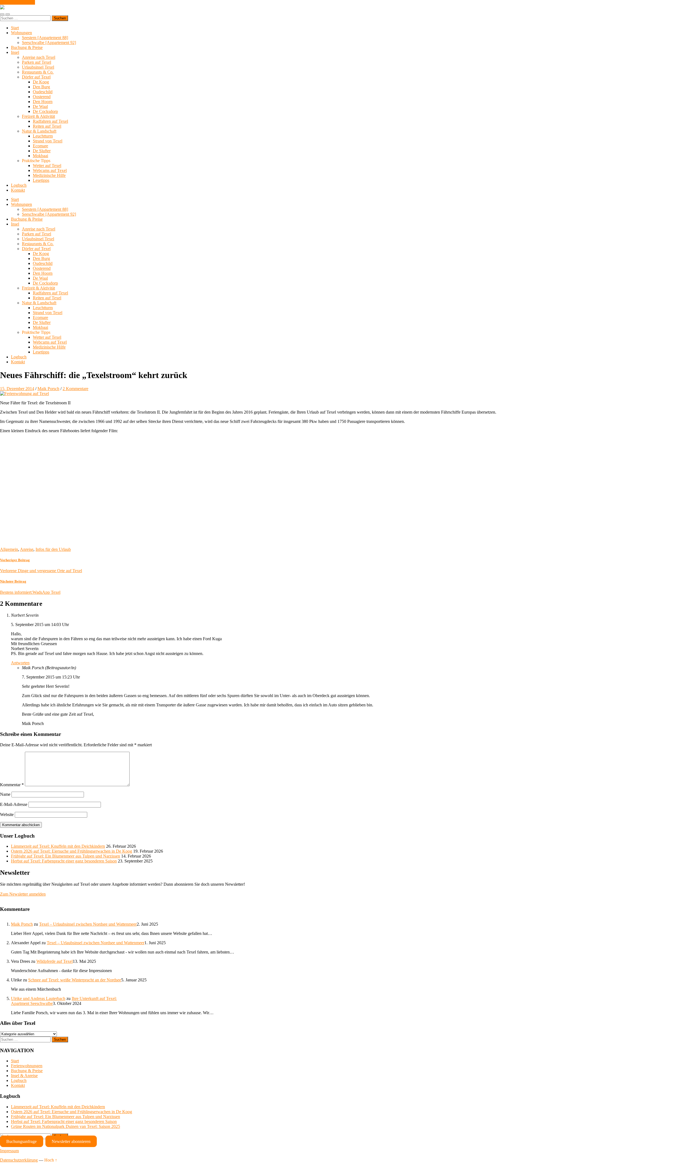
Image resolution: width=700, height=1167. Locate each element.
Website (7, 814)
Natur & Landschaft (39, 131)
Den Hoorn (42, 101)
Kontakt (18, 190)
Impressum (9, 1150)
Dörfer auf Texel (36, 77)
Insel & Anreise (24, 1075)
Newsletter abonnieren (71, 1141)
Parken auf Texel (36, 62)
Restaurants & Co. (38, 72)
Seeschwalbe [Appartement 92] (49, 42)
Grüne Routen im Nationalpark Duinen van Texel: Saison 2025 (65, 1126)
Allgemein (9, 549)
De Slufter (42, 150)
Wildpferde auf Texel (54, 961)
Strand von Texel (47, 141)
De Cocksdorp (45, 111)
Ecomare (40, 146)
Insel (15, 52)
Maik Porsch (48, 388)
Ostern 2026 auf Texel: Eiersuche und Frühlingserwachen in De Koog (71, 851)
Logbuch (19, 185)
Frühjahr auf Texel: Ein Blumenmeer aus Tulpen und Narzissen (65, 856)
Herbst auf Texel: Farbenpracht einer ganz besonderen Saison (64, 861)
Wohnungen (21, 32)
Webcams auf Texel (50, 170)
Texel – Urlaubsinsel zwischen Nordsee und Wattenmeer (88, 924)
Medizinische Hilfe (49, 175)
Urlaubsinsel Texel (38, 67)
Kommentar (12, 784)
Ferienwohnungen (26, 1065)
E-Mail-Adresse (13, 804)
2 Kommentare (75, 388)
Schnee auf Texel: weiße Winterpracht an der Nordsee (74, 980)
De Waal (40, 106)
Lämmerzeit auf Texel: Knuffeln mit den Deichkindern (58, 846)
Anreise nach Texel (38, 57)
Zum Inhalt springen (17, 2)
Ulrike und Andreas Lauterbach (38, 998)
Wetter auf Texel (47, 165)
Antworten (20, 662)
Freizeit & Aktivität (38, 116)
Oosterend (42, 96)
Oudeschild (42, 91)
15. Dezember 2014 (17, 388)
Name (5, 794)
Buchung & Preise (27, 47)
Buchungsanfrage (21, 1141)
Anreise (26, 549)
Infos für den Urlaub (53, 549)
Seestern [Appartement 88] (45, 37)
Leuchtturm (43, 136)
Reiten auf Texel (47, 126)
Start (15, 27)
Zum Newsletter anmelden (23, 894)
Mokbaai (40, 155)
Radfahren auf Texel (50, 121)
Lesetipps (41, 180)
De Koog (41, 82)
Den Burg (41, 86)
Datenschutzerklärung (19, 1160)
